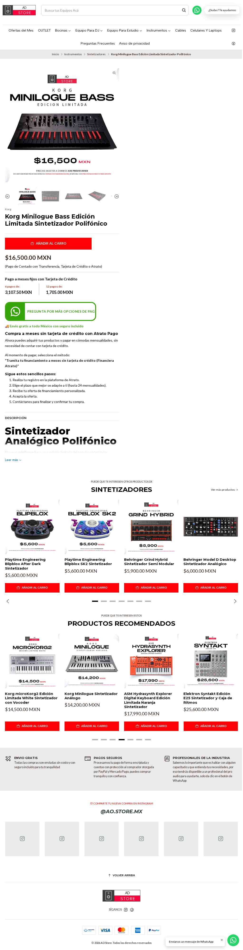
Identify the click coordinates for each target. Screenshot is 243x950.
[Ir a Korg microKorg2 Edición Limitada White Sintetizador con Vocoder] (32, 661)
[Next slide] (115, 196)
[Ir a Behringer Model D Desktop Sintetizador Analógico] (210, 527)
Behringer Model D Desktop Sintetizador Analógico (209, 561)
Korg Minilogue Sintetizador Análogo (91, 696)
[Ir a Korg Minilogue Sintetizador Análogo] (92, 661)
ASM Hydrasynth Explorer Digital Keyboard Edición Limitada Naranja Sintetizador (148, 700)
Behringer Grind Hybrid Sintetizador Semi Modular (149, 561)
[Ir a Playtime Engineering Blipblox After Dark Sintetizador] (32, 527)
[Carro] (237, 10)
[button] (95, 601)
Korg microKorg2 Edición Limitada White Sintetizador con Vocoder (31, 698)
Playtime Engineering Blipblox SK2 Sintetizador (88, 561)
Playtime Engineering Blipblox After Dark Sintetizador (25, 564)
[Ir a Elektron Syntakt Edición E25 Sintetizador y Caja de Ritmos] (210, 661)
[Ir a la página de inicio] (19, 10)
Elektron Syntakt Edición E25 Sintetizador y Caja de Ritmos (207, 698)
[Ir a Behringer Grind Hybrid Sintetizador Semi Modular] (151, 527)
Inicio (55, 54)
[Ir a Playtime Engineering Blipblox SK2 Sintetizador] (92, 527)
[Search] (184, 10)
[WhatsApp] (197, 10)
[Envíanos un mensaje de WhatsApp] (233, 940)
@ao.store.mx (121, 811)
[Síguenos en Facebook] (233, 44)
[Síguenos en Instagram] (233, 31)
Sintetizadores (96, 54)
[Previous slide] (8, 196)
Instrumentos (73, 54)
